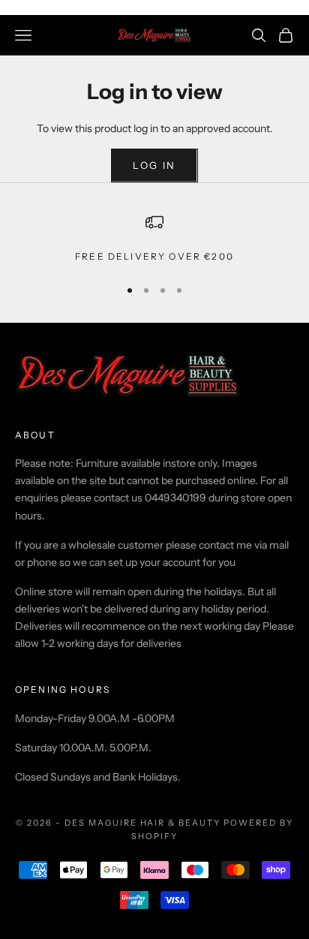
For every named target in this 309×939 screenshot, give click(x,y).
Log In (154, 165)
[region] (154, 238)
